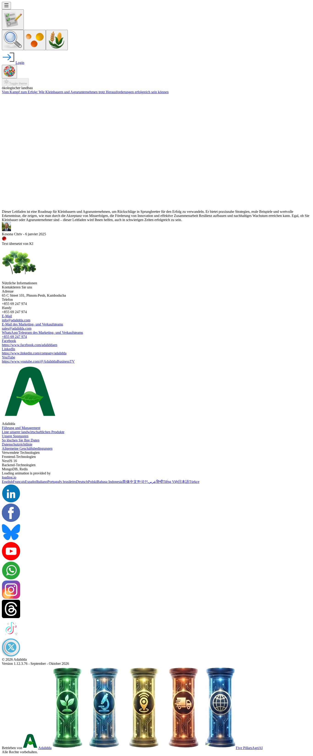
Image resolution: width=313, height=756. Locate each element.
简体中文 (129, 482)
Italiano (42, 482)
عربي (152, 482)
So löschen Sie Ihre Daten (20, 440)
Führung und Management (21, 428)
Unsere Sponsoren (15, 436)
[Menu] (6, 5)
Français (19, 482)
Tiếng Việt (170, 482)
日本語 (183, 482)
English (7, 482)
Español (31, 482)
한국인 (142, 482)
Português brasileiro (61, 482)
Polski (92, 482)
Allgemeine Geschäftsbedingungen (27, 448)
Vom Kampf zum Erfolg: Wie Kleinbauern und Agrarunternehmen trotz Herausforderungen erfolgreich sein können (85, 92)
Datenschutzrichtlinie (17, 444)
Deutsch (82, 482)
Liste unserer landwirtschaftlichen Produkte (33, 432)
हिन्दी (159, 482)
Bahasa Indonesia (109, 482)
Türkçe (194, 482)
